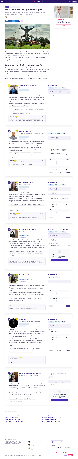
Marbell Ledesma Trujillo (27, 229)
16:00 (66, 161)
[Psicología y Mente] (38, 1)
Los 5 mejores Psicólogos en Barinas (13, 417)
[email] (19, 21)
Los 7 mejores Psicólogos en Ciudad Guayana (15, 414)
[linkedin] (16, 21)
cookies (39, 455)
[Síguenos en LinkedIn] (56, 452)
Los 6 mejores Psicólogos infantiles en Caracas (49, 419)
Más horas (67, 159)
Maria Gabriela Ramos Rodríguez (30, 373)
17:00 (53, 163)
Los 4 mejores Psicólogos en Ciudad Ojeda (14, 415)
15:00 (59, 161)
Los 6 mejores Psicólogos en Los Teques (14, 421)
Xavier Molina (10, 16)
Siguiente (67, 172)
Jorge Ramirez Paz (25, 131)
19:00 (66, 163)
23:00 (53, 206)
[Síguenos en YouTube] (61, 452)
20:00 (53, 204)
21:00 (59, 204)
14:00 (53, 161)
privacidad (35, 455)
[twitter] (13, 21)
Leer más (11, 218)
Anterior (51, 172)
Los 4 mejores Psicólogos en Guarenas (48, 415)
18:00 (59, 163)
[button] (52, 95)
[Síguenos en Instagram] (59, 452)
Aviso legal (31, 455)
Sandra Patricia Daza (26, 182)
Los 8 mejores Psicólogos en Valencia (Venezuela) (50, 417)
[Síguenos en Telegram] (63, 452)
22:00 (66, 204)
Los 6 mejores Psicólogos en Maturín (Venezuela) (50, 421)
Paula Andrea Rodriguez (27, 275)
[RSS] (66, 452)
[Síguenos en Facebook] (52, 452)
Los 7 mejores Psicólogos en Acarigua (14, 419)
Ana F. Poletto (23, 319)
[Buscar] (65, 1)
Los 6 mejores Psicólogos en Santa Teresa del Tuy (50, 414)
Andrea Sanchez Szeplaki (27, 85)
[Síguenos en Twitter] (54, 452)
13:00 (53, 169)
